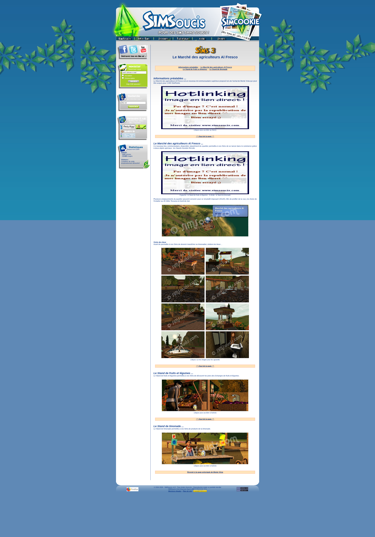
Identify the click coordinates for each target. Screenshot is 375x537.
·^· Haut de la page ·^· (205, 136)
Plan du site (187, 491)
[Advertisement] (187, 515)
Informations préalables (188, 67)
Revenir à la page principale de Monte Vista (205, 472)
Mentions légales (174, 491)
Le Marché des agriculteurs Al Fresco (216, 67)
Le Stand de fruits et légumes (195, 69)
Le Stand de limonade (218, 69)
